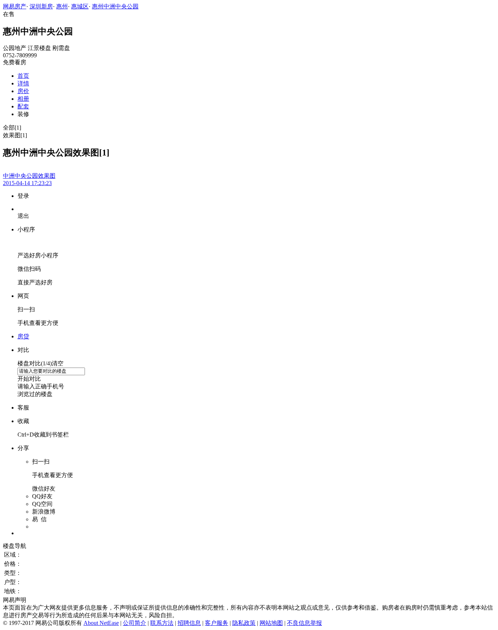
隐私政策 (244, 623)
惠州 (62, 6)
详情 (23, 83)
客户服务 (216, 623)
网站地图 (271, 623)
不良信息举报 (304, 623)
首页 (23, 76)
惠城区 (80, 6)
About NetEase (101, 623)
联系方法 (162, 623)
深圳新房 (41, 6)
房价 (23, 91)
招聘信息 (189, 623)
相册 (23, 99)
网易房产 (14, 6)
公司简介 (134, 623)
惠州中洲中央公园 (115, 6)
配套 (23, 106)
